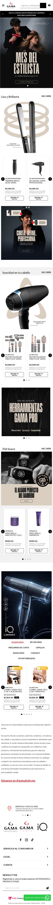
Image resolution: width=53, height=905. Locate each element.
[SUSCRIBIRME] (47, 888)
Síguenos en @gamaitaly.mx (18, 780)
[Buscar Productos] (43, 5)
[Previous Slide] (3, 14)
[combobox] (33, 5)
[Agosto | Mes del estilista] (26, 152)
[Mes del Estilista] (26, 52)
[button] (25, 85)
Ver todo (46, 95)
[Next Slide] (50, 14)
